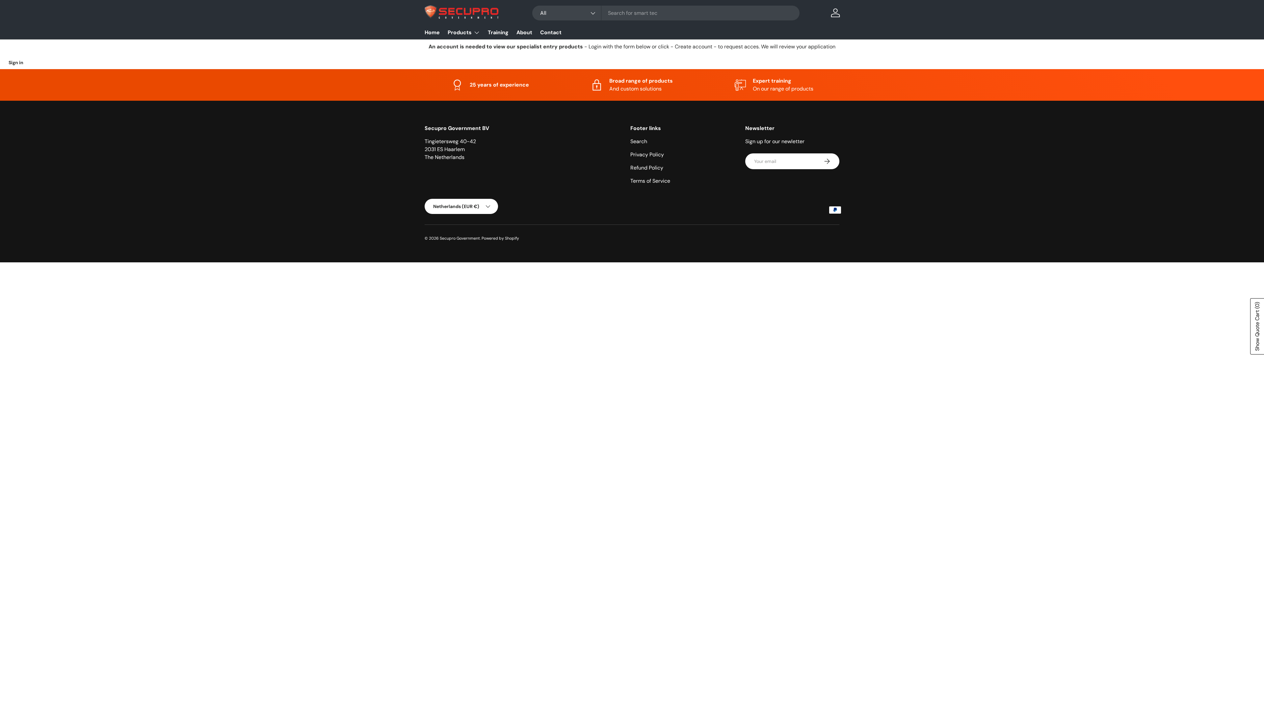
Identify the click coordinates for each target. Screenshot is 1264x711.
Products (460, 32)
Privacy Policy (647, 154)
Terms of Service (650, 180)
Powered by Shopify (500, 238)
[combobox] (666, 13)
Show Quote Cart (1257, 326)
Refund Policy (646, 167)
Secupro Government (460, 238)
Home (432, 32)
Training (498, 32)
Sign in (16, 63)
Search (638, 141)
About (524, 32)
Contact (551, 32)
